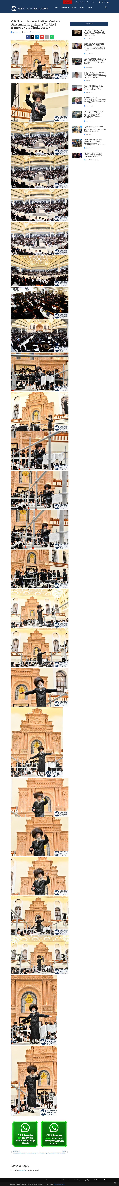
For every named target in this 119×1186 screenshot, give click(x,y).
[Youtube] (108, 2)
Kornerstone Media (59, 1184)
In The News (97, 1180)
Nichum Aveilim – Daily (82, 2)
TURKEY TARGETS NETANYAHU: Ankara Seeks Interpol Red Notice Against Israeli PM (95, 100)
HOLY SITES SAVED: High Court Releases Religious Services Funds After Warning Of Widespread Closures (94, 114)
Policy (105, 1180)
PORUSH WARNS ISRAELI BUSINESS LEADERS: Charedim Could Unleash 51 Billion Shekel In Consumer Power (94, 47)
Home (56, 8)
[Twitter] (105, 2)
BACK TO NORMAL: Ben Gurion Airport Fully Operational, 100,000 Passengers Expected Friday (94, 142)
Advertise (62, 1180)
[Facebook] (99, 2)
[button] (105, 7)
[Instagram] (102, 2)
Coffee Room (65, 8)
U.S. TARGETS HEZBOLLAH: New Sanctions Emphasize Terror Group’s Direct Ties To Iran (95, 61)
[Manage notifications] (115, 1182)
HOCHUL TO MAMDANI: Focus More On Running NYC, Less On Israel (93, 155)
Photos (82, 8)
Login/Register (87, 1180)
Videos (74, 8)
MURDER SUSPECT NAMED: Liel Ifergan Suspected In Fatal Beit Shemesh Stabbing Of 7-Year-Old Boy (95, 75)
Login (93, 2)
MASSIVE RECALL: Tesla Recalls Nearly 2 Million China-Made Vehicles (93, 88)
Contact (89, 8)
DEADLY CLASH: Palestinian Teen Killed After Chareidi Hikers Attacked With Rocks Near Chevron (95, 33)
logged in (22, 1170)
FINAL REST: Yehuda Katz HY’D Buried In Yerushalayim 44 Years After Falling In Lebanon (95, 128)
